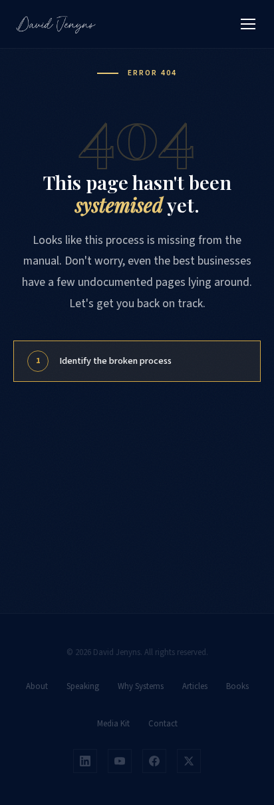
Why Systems (141, 686)
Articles (194, 686)
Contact (163, 724)
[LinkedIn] (85, 761)
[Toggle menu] (248, 24)
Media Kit (113, 724)
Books (237, 686)
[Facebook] (154, 761)
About (37, 686)
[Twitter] (189, 761)
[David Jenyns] (56, 24)
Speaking (83, 686)
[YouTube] (120, 761)
